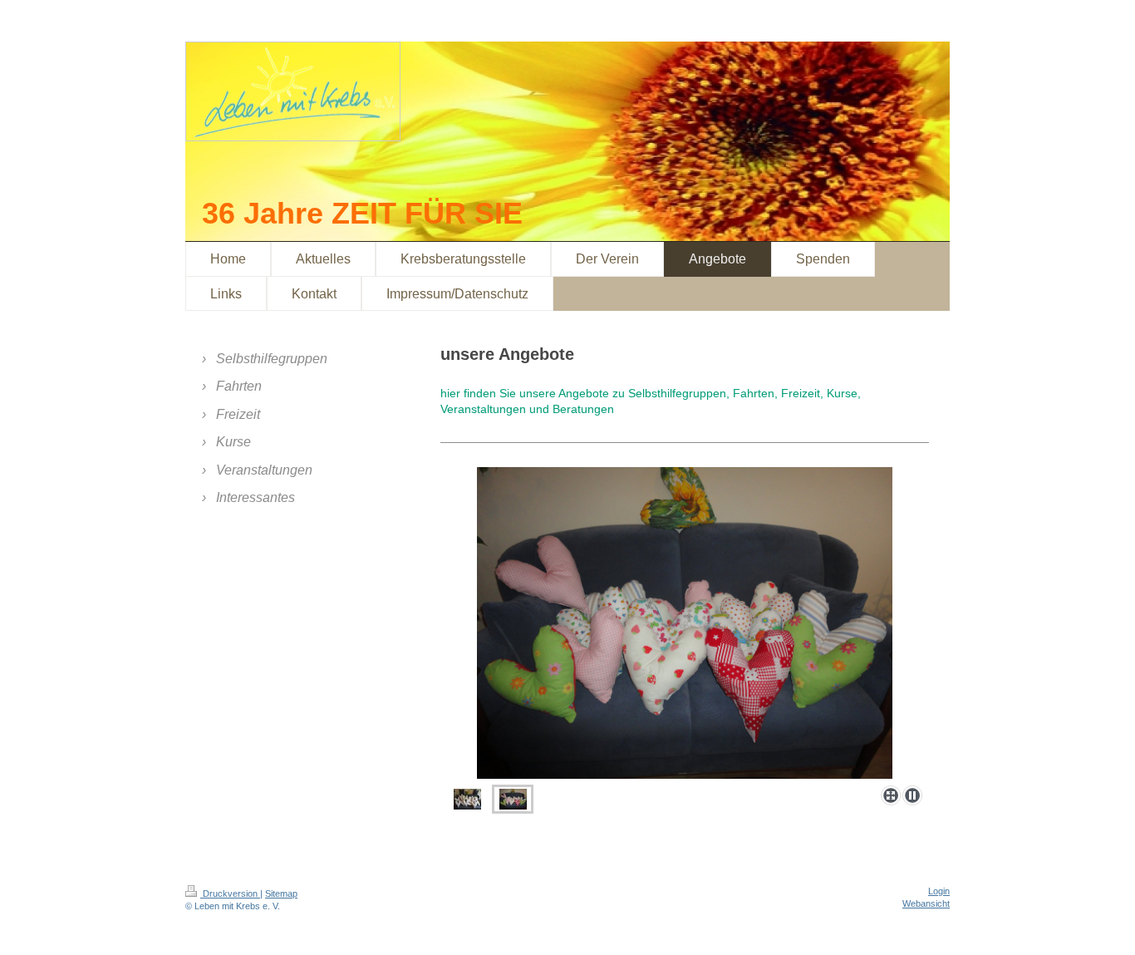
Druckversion (230, 893)
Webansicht (926, 903)
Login (939, 891)
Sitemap (281, 893)
